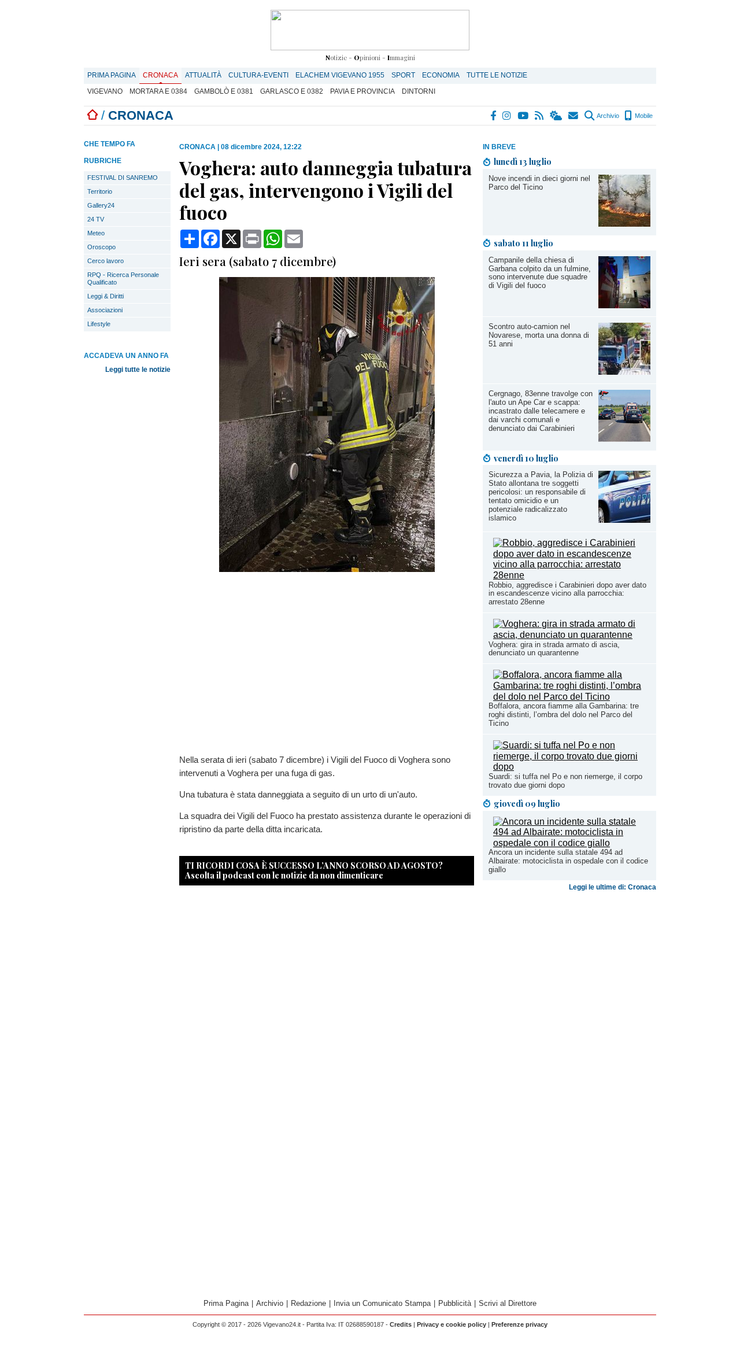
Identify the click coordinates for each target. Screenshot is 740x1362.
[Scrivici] (573, 115)
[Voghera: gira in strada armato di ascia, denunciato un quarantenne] (571, 635)
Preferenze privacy (519, 1324)
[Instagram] (507, 115)
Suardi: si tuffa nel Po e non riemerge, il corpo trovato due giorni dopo (565, 780)
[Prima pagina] (92, 115)
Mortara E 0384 (158, 91)
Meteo (96, 233)
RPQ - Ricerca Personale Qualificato (123, 278)
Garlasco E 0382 (291, 91)
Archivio (607, 115)
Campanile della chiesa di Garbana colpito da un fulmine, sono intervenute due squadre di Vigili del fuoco (540, 273)
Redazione (308, 1303)
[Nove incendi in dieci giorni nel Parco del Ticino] (624, 223)
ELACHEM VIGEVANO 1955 (339, 75)
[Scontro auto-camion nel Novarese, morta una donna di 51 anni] (624, 372)
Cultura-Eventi (258, 75)
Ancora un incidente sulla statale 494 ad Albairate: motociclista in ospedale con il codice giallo (568, 861)
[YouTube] (523, 115)
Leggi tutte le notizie (138, 370)
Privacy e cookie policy (451, 1324)
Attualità (203, 75)
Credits (401, 1324)
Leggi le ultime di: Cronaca (612, 887)
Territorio (99, 191)
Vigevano (105, 91)
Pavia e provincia (362, 91)
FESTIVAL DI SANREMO (122, 177)
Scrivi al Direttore (507, 1303)
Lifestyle (98, 323)
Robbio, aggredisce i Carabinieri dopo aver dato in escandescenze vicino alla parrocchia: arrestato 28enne (567, 594)
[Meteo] (556, 115)
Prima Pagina (111, 75)
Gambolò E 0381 (223, 91)
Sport (403, 75)
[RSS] (540, 115)
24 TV (95, 219)
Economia (441, 75)
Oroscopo (101, 246)
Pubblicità (454, 1303)
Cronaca (160, 75)
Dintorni (418, 91)
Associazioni (105, 310)
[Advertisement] (569, 986)
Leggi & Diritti (105, 296)
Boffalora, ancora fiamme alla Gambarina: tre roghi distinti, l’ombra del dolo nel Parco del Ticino (564, 715)
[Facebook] (493, 115)
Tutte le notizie (497, 75)
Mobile (643, 115)
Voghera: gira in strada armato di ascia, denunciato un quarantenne (554, 649)
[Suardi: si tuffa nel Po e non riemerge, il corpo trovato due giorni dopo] (571, 767)
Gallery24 (100, 205)
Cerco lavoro (105, 260)
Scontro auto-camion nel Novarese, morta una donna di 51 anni (539, 335)
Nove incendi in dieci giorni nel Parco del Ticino (539, 182)
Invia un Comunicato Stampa (382, 1303)
